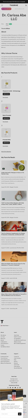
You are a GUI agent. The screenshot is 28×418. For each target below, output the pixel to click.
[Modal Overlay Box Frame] (11, 403)
